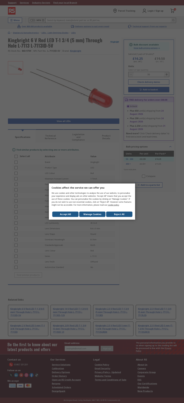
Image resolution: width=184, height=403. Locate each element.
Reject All (119, 214)
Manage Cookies (92, 214)
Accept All (65, 214)
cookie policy (113, 205)
